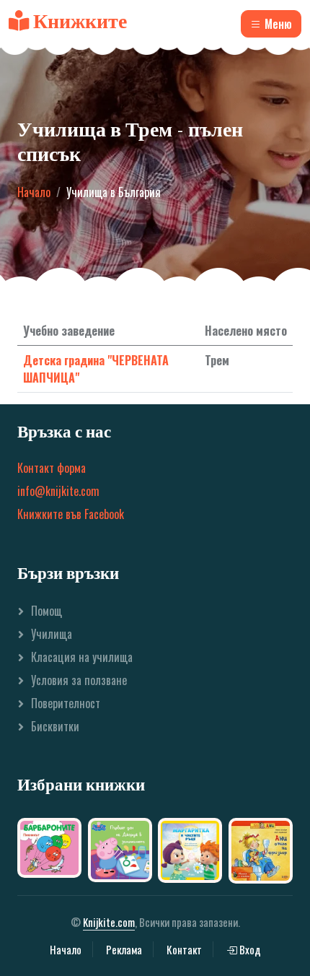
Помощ (46, 610)
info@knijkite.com (58, 491)
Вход (249, 949)
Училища (51, 633)
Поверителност (65, 703)
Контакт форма (51, 467)
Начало (33, 192)
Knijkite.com (109, 922)
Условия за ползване (79, 680)
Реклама (124, 949)
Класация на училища (82, 657)
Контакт (184, 949)
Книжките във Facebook (70, 514)
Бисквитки (55, 726)
